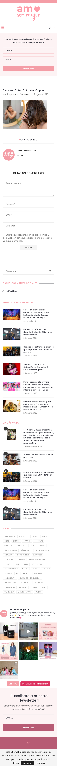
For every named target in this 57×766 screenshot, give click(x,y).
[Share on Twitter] (28, 139)
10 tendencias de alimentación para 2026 (38, 456)
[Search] (54, 27)
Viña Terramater (24, 592)
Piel (17, 573)
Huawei (7, 564)
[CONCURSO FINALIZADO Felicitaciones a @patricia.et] (48, 651)
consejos (8, 546)
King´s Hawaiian (11, 569)
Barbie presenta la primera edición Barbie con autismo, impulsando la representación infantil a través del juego (37, 386)
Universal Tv (10, 587)
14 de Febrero (10, 536)
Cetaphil (27, 541)
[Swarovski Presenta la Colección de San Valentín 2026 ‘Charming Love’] (11, 369)
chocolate (38, 541)
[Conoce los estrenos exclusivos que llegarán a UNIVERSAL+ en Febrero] (11, 351)
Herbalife (21, 559)
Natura (35, 569)
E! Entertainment (43, 550)
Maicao (25, 569)
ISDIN (26, 564)
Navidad (46, 569)
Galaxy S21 (37, 555)
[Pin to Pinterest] (31, 139)
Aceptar (27, 763)
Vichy (44, 587)
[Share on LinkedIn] (33, 139)
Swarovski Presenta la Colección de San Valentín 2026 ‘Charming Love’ (36, 367)
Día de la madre (11, 550)
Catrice (16, 541)
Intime (17, 564)
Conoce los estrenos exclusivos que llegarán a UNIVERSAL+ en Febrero (38, 349)
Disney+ (42, 546)
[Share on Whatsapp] (36, 139)
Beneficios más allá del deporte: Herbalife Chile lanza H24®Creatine (37, 332)
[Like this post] (21, 139)
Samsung (38, 573)
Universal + (25, 583)
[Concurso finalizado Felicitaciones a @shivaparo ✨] (9, 651)
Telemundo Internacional (30, 578)
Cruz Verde (21, 546)
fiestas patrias (23, 555)
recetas (26, 573)
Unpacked (23, 587)
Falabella (8, 555)
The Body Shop (10, 583)
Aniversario (24, 536)
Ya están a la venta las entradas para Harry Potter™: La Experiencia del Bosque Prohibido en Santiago (37, 314)
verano (34, 587)
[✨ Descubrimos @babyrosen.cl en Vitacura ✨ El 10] (28, 631)
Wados (38, 592)
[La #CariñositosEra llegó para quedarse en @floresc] (9, 670)
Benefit (44, 536)
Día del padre (26, 550)
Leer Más (40, 763)
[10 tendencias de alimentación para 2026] (11, 459)
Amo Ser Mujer (21, 94)
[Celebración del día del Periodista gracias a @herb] (28, 651)
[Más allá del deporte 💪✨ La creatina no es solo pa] (9, 631)
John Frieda (37, 564)
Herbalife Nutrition (37, 559)
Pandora (8, 573)
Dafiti (32, 546)
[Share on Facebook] (24, 139)
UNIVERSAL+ (38, 583)
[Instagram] (49, 27)
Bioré (7, 541)
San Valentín (10, 578)
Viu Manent (9, 592)
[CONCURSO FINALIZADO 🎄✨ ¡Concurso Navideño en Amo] (48, 631)
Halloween (9, 559)
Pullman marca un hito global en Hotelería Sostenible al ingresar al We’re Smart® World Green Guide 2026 (38, 405)
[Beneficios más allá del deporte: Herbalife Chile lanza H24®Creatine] (11, 334)
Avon (35, 536)
